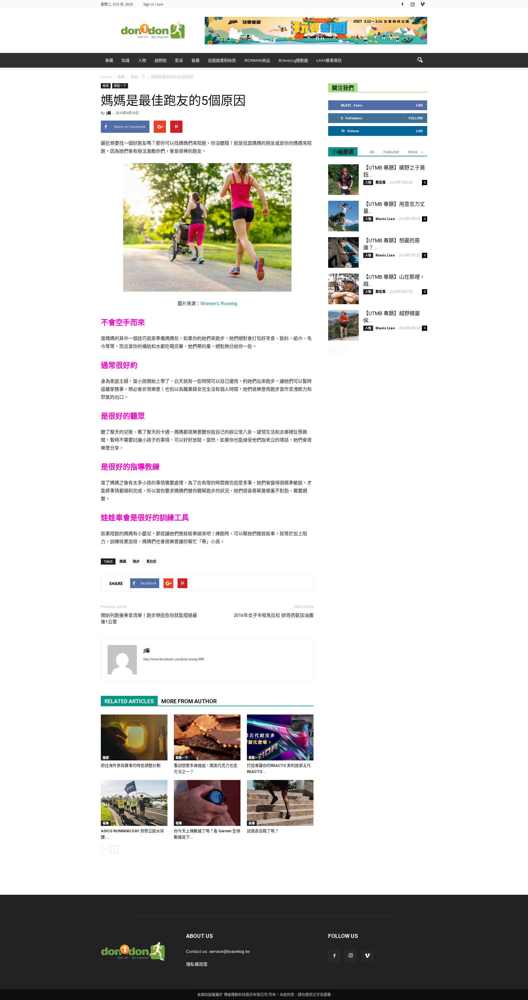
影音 (179, 60)
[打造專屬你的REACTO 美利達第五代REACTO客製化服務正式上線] (280, 737)
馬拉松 (151, 561)
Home (106, 77)
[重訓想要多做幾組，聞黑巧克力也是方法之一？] (207, 737)
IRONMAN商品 (257, 60)
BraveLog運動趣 (293, 60)
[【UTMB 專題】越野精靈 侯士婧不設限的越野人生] (343, 325)
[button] (420, 60)
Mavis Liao (385, 218)
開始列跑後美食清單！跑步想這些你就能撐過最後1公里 (149, 619)
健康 (106, 758)
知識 (126, 60)
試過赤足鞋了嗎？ (263, 831)
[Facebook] (402, 4)
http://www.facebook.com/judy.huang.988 (173, 659)
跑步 (136, 561)
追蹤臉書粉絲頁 (222, 60)
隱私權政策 (196, 964)
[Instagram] (412, 4)
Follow (416, 118)
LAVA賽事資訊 (329, 60)
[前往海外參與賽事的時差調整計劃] (134, 737)
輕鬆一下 (120, 86)
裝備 (196, 60)
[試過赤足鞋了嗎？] (280, 803)
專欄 (109, 60)
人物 (142, 60)
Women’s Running (218, 303)
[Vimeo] (422, 4)
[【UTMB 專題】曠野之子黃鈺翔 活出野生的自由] (343, 179)
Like (419, 105)
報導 (106, 86)
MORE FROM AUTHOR (189, 701)
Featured (391, 152)
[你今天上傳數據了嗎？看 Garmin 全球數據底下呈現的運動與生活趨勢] (207, 803)
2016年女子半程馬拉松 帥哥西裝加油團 (274, 615)
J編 (108, 112)
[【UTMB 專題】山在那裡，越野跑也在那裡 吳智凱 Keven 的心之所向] (343, 289)
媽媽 (122, 561)
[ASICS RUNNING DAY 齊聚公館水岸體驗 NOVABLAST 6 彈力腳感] (134, 803)
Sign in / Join (153, 4)
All (372, 152)
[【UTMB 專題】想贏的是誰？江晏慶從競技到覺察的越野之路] (343, 252)
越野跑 (161, 60)
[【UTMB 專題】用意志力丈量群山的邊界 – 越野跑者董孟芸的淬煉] (343, 216)
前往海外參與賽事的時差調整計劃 (130, 765)
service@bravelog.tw (229, 951)
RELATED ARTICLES (129, 701)
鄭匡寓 (381, 182)
